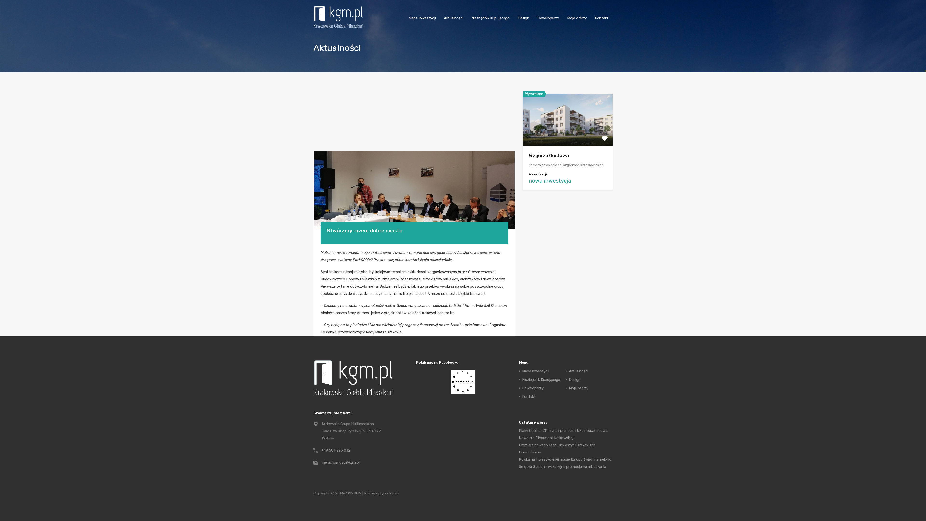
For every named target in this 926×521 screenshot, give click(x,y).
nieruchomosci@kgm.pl (341, 462)
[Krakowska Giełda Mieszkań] (338, 28)
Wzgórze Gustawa (549, 155)
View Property (568, 136)
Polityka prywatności (381, 493)
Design (523, 18)
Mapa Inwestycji (422, 18)
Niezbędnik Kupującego (490, 18)
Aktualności (453, 18)
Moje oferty (577, 18)
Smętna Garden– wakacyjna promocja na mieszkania (562, 467)
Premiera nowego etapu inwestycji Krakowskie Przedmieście (557, 448)
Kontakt (601, 18)
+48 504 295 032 (335, 450)
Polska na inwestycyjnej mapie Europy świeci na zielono (565, 459)
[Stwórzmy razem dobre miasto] (414, 190)
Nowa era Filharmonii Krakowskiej (546, 438)
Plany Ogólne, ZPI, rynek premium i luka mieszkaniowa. (563, 430)
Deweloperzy (548, 18)
